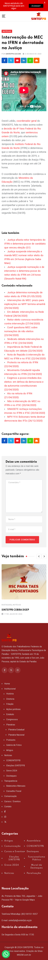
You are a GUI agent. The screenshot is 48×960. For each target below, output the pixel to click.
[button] (39, 556)
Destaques (7, 605)
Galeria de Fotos (14, 745)
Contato (7, 806)
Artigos (9, 750)
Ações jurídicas (13, 709)
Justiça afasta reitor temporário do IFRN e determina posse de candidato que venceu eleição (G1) (25, 243)
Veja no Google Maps (25, 900)
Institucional (10, 688)
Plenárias (10, 724)
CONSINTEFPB (13, 760)
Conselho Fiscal (13, 791)
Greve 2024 (11, 770)
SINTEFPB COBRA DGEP (15, 610)
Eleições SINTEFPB (15, 765)
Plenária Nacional (16, 735)
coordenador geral (27, 120)
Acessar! (36, 5)
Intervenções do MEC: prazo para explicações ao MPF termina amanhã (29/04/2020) (24, 304)
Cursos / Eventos (12, 801)
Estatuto (10, 714)
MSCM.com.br (24, 954)
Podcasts (10, 740)
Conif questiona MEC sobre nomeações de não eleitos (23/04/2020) (20, 331)
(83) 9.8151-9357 (29, 914)
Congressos (12, 719)
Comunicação (10, 796)
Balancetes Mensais (15, 786)
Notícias (17, 605)
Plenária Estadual (16, 729)
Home (7, 683)
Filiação (9, 704)
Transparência (10, 781)
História (10, 693)
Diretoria (10, 699)
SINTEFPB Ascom (13, 54)
